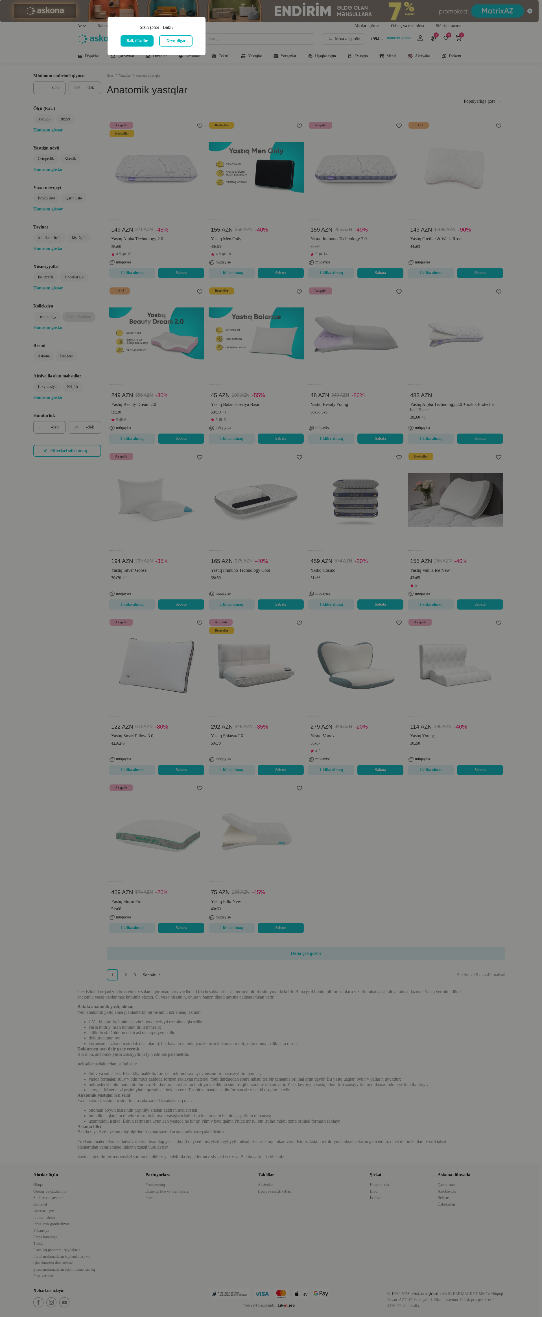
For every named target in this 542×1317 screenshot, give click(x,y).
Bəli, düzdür (137, 41)
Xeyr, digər (176, 41)
